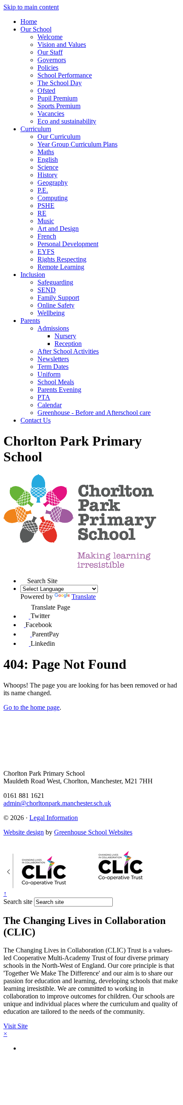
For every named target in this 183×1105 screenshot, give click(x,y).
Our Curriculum (58, 136)
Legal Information (53, 817)
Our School (35, 29)
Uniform (48, 374)
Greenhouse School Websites (93, 832)
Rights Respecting (61, 259)
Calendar (49, 405)
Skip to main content (31, 7)
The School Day (59, 82)
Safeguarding (55, 282)
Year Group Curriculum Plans (77, 144)
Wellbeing (51, 313)
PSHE (45, 205)
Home (28, 21)
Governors (51, 59)
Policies (47, 67)
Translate (83, 596)
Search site (17, 901)
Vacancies (50, 113)
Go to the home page (31, 707)
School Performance (64, 75)
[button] (23, 579)
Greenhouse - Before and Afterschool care (94, 412)
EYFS (45, 251)
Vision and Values (61, 44)
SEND (46, 290)
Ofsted (46, 90)
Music (45, 220)
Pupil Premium (57, 98)
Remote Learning (60, 266)
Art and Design (58, 228)
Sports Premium (58, 105)
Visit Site (15, 1026)
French (46, 236)
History (47, 174)
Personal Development (67, 243)
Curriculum (35, 128)
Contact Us (35, 420)
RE (41, 213)
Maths (45, 151)
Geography (52, 182)
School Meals (55, 382)
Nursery (65, 336)
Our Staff (50, 52)
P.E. (42, 190)
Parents (30, 320)
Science (47, 167)
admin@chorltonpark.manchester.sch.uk (57, 803)
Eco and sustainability (66, 121)
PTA (43, 397)
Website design (23, 832)
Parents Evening (59, 389)
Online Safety (55, 305)
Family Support (58, 297)
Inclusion (32, 274)
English (47, 159)
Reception (68, 343)
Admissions (53, 328)
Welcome (50, 36)
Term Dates (53, 366)
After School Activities (68, 351)
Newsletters (53, 359)
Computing (52, 197)
